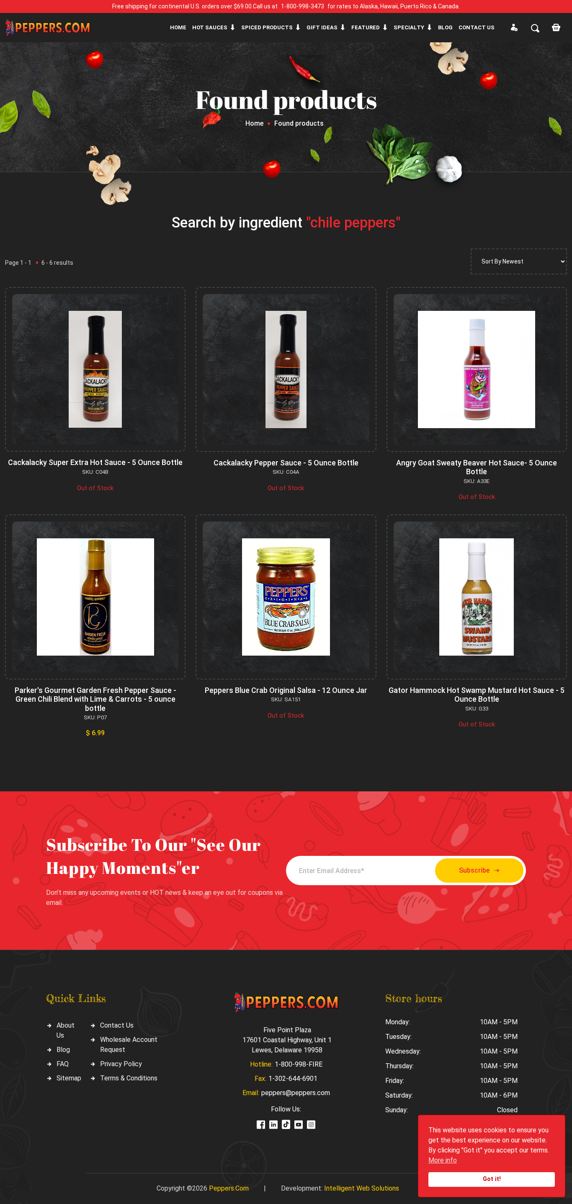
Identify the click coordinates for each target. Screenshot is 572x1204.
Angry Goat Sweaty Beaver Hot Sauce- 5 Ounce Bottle (476, 467)
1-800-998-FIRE (298, 1064)
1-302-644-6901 (292, 1079)
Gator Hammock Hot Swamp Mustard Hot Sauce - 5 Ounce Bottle (476, 695)
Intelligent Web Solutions (361, 1188)
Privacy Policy (121, 1064)
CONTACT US (477, 27)
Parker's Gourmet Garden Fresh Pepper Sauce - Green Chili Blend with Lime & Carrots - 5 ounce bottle (95, 699)
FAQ (63, 1064)
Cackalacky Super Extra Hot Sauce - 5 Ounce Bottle (95, 462)
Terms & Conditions (128, 1078)
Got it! (492, 1179)
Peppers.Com (229, 1188)
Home (178, 27)
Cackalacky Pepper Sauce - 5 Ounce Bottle (286, 462)
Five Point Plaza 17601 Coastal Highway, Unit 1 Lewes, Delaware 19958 (287, 1040)
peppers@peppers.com (295, 1093)
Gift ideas (322, 27)
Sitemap (69, 1078)
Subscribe (474, 870)
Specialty (409, 27)
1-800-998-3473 (302, 6)
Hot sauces (209, 27)
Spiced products (267, 27)
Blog (445, 27)
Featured (365, 27)
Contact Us (117, 1025)
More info (442, 1160)
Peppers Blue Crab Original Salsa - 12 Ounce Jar (286, 690)
